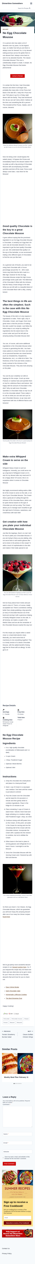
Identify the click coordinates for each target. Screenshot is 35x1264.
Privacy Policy (7, 1253)
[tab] (14, 1083)
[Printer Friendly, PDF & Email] (11, 1014)
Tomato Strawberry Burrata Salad (8, 1034)
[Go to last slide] (4, 1068)
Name (6, 1134)
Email (5, 1143)
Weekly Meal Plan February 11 (16, 1077)
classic (26, 1018)
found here (6, 917)
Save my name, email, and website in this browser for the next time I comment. (17, 1157)
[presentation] (17, 1063)
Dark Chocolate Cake (13, 991)
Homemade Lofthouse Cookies (16, 994)
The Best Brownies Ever (14, 998)
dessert (12, 1022)
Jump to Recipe (17, 76)
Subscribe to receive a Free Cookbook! (17, 1223)
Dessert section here (19, 967)
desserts (19, 1022)
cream (6, 1022)
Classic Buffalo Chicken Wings (28, 1034)
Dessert (5, 29)
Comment (6, 1104)
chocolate (6, 1018)
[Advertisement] (17, 199)
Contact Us (6, 1248)
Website (6, 1152)
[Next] (30, 1068)
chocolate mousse (17, 1018)
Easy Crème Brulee (12, 987)
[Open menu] (31, 3)
